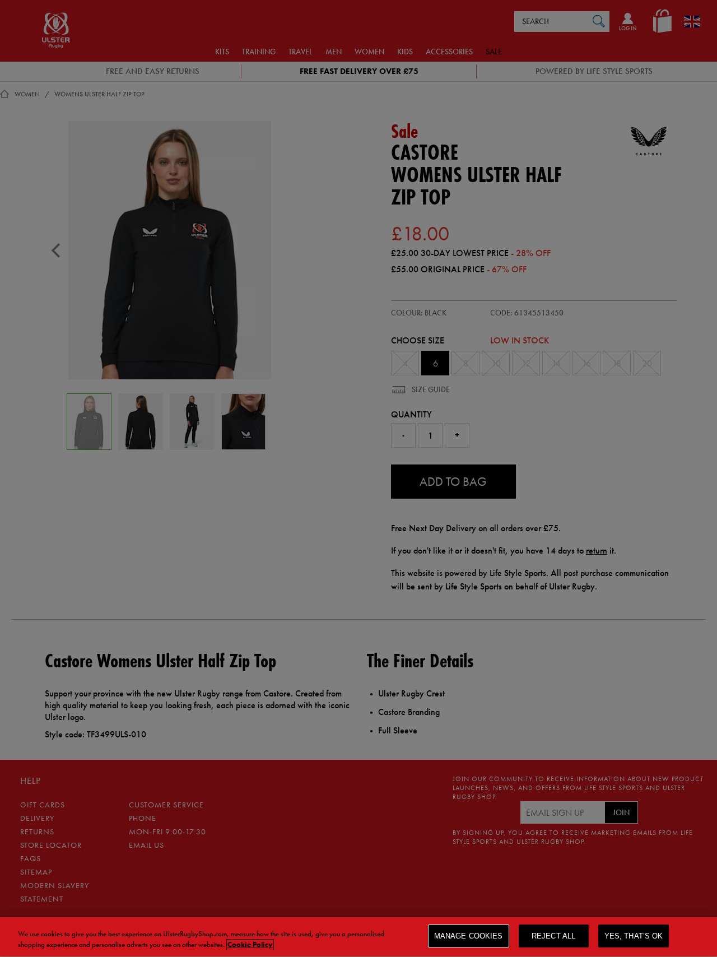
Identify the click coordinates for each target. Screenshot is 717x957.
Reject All (553, 936)
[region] (358, 937)
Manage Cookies (468, 936)
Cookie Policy (250, 945)
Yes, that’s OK (633, 936)
